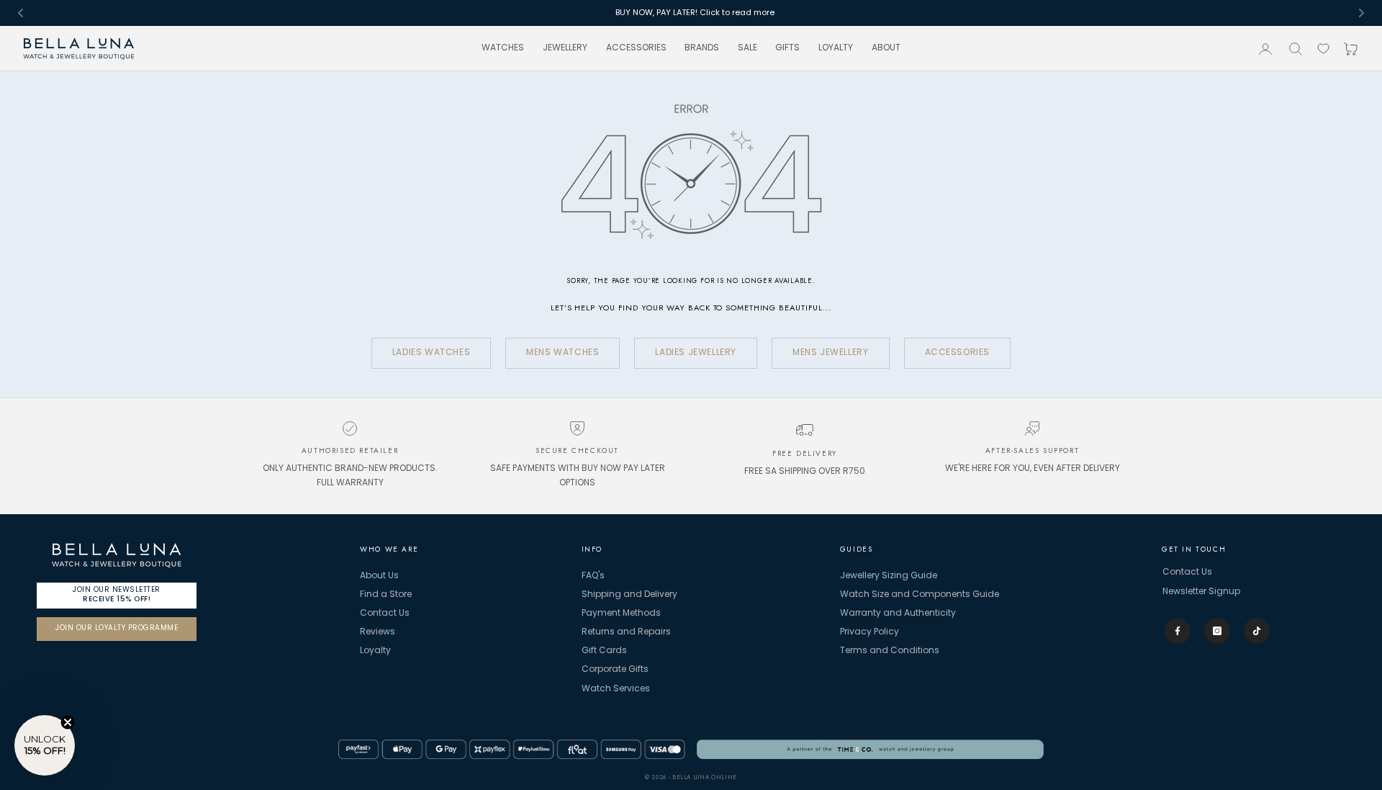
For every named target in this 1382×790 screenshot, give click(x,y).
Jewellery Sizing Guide (888, 576)
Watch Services (616, 689)
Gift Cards (604, 651)
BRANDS (702, 48)
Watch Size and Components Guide (919, 595)
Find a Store (386, 595)
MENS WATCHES (562, 353)
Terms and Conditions (889, 651)
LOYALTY (835, 48)
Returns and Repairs (626, 632)
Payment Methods (621, 613)
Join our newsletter (117, 594)
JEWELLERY (565, 48)
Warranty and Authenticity (898, 613)
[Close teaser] (67, 722)
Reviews (377, 632)
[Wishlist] (1323, 48)
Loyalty (375, 651)
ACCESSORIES (636, 48)
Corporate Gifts (615, 670)
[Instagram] (1217, 631)
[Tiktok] (1257, 631)
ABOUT (886, 48)
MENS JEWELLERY (830, 353)
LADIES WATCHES (431, 353)
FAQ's (593, 576)
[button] (44, 745)
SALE (747, 48)
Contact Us (385, 613)
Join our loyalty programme (116, 628)
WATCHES (503, 48)
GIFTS (787, 48)
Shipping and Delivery (629, 595)
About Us (379, 576)
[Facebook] (1178, 631)
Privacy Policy (869, 632)
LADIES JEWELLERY (695, 353)
